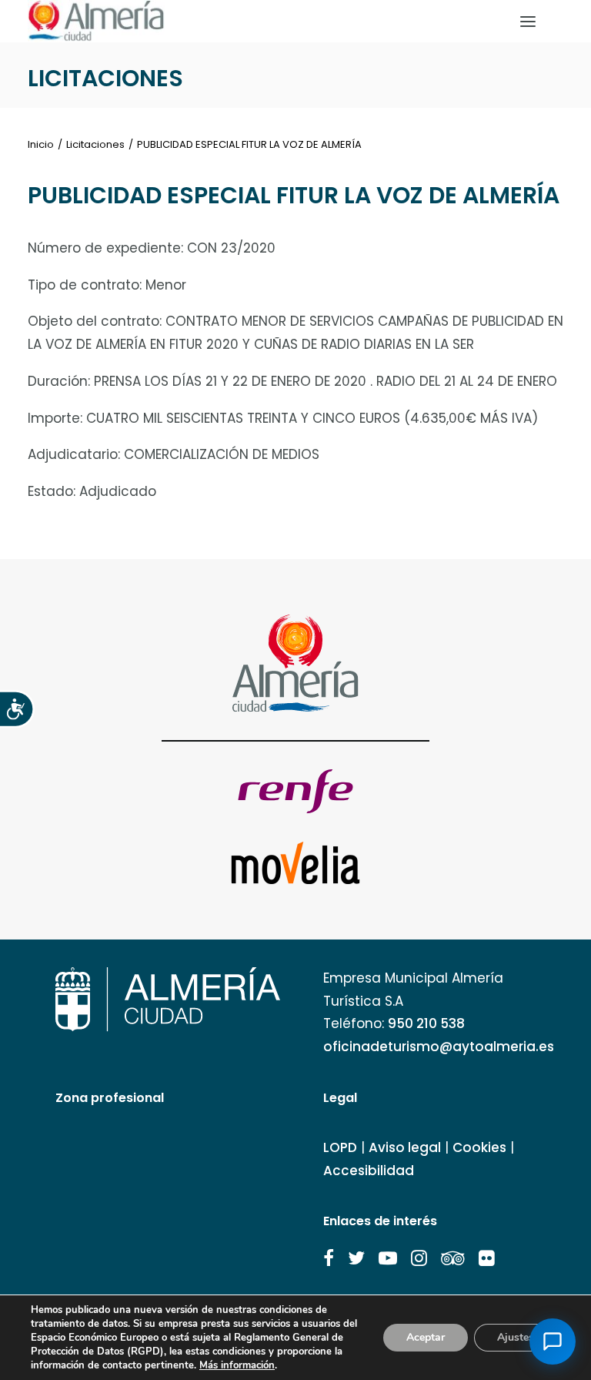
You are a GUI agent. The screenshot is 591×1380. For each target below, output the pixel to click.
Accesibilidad (368, 1170)
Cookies (479, 1147)
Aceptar (425, 1337)
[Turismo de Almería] (96, 21)
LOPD (340, 1147)
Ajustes (515, 1337)
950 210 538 (426, 1023)
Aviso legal (405, 1147)
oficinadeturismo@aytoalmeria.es (438, 1046)
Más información (237, 1365)
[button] (328, 1258)
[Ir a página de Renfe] (295, 791)
